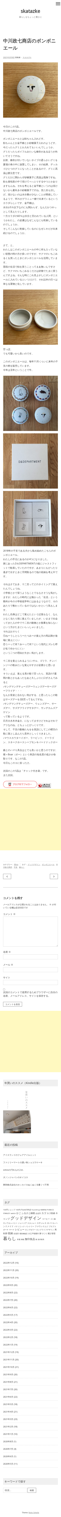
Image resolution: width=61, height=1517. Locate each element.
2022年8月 (8, 1292)
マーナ (11, 1230)
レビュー (19, 1229)
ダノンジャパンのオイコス (15, 1177)
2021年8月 (8, 1381)
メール (8, 964)
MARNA (43, 1210)
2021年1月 (8, 1434)
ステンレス (41, 1223)
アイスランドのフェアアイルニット (19, 1154)
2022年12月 (8, 1262)
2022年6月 (8, 1307)
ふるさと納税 (28, 1213)
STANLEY (6, 1213)
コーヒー (46, 1219)
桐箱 (22, 1239)
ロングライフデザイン (45, 1229)
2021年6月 (8, 1396)
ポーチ (5, 1229)
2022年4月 (8, 1322)
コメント (9, 914)
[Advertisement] (30, 819)
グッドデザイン (34, 864)
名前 (7, 952)
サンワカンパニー (10, 1223)
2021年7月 (8, 1389)
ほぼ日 (38, 1213)
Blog (16, 864)
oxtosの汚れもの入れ (13, 1169)
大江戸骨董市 (33, 1233)
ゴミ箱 (53, 1219)
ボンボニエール (48, 864)
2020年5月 (8, 1463)
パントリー (29, 1226)
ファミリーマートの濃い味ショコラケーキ (22, 1162)
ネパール (51, 1223)
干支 (15, 867)
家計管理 (51, 1233)
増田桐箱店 (23, 1234)
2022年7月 (8, 1300)
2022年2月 (8, 1337)
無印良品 (30, 1239)
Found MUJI (26, 1209)
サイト (6, 977)
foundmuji (36, 1210)
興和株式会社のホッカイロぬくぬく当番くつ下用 (26, 1184)
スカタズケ (27, 57)
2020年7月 (8, 1448)
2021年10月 (8, 1367)
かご (18, 1213)
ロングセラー (30, 1230)
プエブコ (52, 1226)
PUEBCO (50, 1210)
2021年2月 (8, 1426)
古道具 (16, 1233)
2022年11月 (8, 1270)
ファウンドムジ (41, 1226)
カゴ (43, 1213)
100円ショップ (9, 1210)
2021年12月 (8, 1352)
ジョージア (22, 1223)
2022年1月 (8, 1344)
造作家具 (41, 1239)
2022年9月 (8, 1285)
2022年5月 (8, 1314)
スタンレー (31, 1223)
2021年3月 (8, 1419)
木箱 (18, 1239)
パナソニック (19, 1226)
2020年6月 (8, 1456)
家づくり (43, 1233)
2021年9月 (8, 1374)
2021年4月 (8, 1411)
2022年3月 (8, 1329)
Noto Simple (34, 1512)
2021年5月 (8, 1404)
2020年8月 (8, 1441)
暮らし (21, 867)
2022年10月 (8, 1277)
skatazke (30, 11)
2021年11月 (8, 1359)
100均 (18, 1210)
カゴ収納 (51, 1213)
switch (13, 1213)
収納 (10, 1233)
